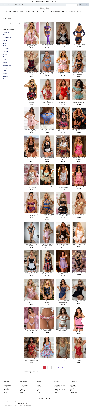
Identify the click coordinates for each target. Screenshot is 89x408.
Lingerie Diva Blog (57, 383)
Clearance (5, 392)
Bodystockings (7, 37)
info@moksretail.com (13, 401)
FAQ (71, 389)
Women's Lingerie (7, 385)
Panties (5, 73)
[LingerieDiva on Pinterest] (44, 398)
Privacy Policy (16, 405)
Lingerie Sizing (56, 392)
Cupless (38, 385)
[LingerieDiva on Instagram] (42, 398)
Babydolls (5, 35)
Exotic (4, 59)
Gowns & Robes (7, 65)
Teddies (5, 79)
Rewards (24, 4)
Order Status (18, 4)
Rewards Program (73, 392)
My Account (10, 4)
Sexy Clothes (6, 389)
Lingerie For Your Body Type (59, 389)
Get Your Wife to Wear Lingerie (60, 385)
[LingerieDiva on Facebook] (39, 398)
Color (4, 26)
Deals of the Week (7, 383)
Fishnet (5, 62)
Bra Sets (5, 40)
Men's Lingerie (6, 388)
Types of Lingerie (57, 386)
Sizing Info (72, 390)
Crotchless (6, 57)
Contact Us (72, 383)
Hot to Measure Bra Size (58, 388)
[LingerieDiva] (44, 8)
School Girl (39, 392)
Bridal (4, 43)
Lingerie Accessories (7, 390)
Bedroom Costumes (24, 385)
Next (63, 367)
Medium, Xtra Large (7, 23)
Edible (38, 388)
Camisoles (6, 48)
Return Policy (73, 386)
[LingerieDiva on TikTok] (47, 398)
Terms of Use (22, 405)
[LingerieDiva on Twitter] (49, 398)
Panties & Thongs (23, 390)
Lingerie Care (56, 390)
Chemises (5, 51)
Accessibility (28, 405)
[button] (9, 12)
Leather (5, 70)
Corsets (5, 54)
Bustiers (5, 46)
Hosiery (5, 68)
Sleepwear (5, 76)
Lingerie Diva (3, 4)
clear (19, 23)
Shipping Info (73, 388)
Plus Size (5, 386)
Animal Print (6, 32)
